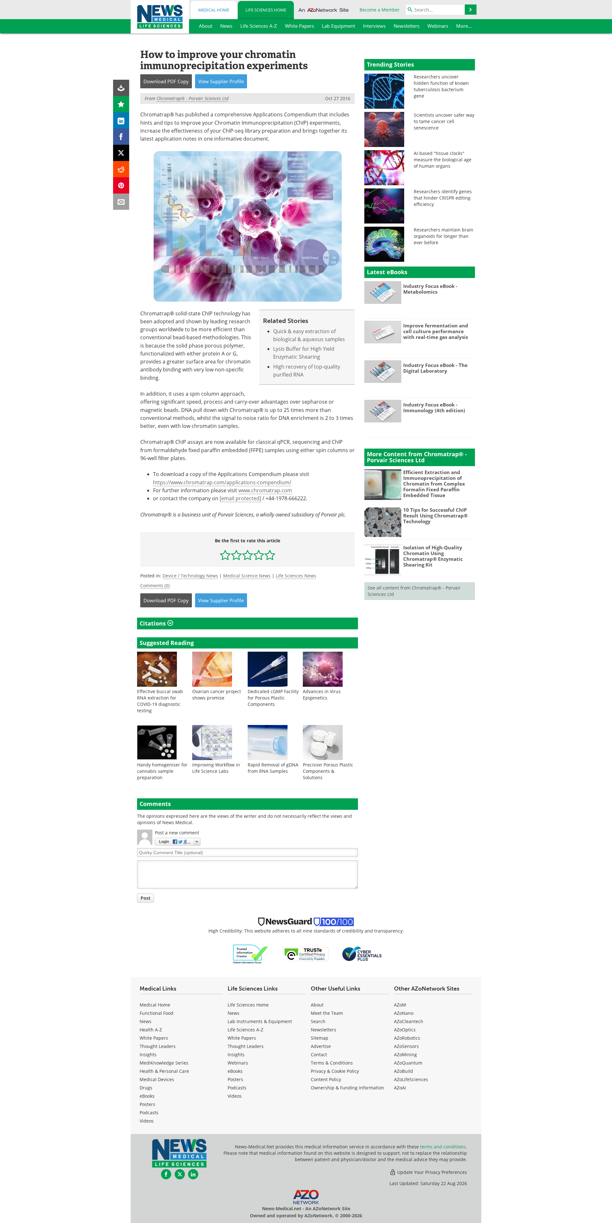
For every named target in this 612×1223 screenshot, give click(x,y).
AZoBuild (403, 1071)
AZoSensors (406, 1046)
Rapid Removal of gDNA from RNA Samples (273, 768)
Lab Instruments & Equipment (260, 1021)
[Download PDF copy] (121, 88)
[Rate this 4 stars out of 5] (258, 554)
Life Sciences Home (265, 10)
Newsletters (323, 1030)
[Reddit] (121, 169)
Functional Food (156, 1013)
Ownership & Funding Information (347, 1088)
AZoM (400, 1005)
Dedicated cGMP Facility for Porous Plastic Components (273, 697)
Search (318, 1021)
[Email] (121, 202)
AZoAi (400, 1088)
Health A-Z (151, 1030)
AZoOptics (405, 1030)
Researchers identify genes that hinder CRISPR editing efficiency (443, 197)
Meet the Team (327, 1013)
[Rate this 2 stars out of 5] (236, 554)
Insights (148, 1054)
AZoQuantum (408, 1063)
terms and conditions (443, 1147)
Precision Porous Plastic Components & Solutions (328, 771)
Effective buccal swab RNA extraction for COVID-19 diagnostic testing (160, 701)
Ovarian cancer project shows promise (216, 694)
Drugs (146, 1088)
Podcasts (149, 1112)
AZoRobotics (407, 1038)
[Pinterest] (121, 185)
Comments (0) (155, 585)
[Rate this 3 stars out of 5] (247, 554)
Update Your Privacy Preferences (431, 1172)
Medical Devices (157, 1079)
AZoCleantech (408, 1021)
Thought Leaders (158, 1046)
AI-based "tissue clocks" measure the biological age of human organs (442, 159)
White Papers (154, 1038)
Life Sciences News (296, 576)
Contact (319, 1054)
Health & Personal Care (164, 1071)
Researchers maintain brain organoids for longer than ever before (443, 236)
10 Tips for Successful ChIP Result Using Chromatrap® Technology (435, 515)
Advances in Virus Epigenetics (322, 694)
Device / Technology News (190, 576)
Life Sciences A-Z (245, 1030)
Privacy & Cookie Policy (335, 1071)
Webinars (238, 1063)
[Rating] (121, 104)
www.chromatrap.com (265, 490)
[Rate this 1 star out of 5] (225, 554)
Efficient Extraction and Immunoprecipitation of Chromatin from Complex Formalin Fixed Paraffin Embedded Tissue (434, 483)
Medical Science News (247, 576)
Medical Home (213, 10)
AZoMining (405, 1054)
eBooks (147, 1096)
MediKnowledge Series (164, 1063)
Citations (153, 623)
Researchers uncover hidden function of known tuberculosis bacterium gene (441, 86)
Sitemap (319, 1038)
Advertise (321, 1046)
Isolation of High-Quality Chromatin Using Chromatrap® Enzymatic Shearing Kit (433, 556)
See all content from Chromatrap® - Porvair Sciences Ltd (414, 591)
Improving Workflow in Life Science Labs (216, 768)
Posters (147, 1104)
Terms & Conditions (332, 1063)
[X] (121, 153)
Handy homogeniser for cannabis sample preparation (162, 771)
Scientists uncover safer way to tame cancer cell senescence (444, 121)
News (145, 1021)
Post (145, 898)
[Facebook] (121, 136)
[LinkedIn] (121, 120)
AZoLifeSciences (411, 1079)
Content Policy (326, 1079)
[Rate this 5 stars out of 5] (269, 554)
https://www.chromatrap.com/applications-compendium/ (222, 482)
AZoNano (403, 1013)
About (317, 1005)
